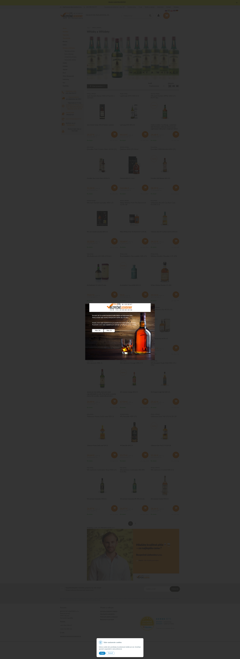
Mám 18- (109, 330)
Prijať (102, 653)
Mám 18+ (98, 330)
